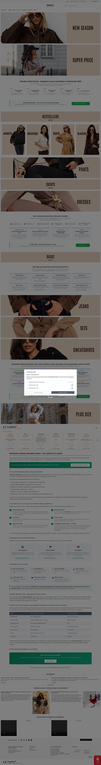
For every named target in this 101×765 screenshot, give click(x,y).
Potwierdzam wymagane (38, 392)
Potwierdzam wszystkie (63, 392)
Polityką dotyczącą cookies (53, 376)
